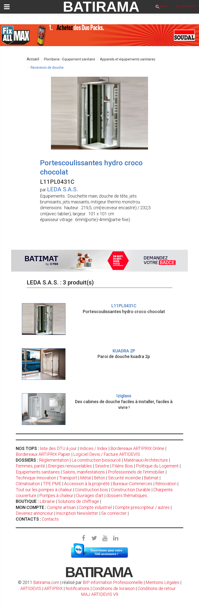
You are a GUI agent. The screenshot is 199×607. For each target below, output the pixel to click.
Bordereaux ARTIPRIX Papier (43, 454)
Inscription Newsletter (77, 513)
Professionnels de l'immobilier (136, 471)
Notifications (78, 588)
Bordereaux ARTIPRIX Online (137, 448)
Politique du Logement (157, 465)
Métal (85, 477)
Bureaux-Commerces (132, 483)
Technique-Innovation (36, 477)
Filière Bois (122, 465)
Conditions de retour (157, 588)
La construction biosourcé (96, 460)
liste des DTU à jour (58, 448)
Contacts (50, 519)
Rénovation (165, 483)
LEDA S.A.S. (62, 189)
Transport (68, 477)
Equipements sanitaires (38, 471)
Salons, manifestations (84, 471)
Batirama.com (46, 582)
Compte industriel (95, 507)
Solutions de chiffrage (78, 501)
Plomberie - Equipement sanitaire (69, 59)
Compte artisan (61, 507)
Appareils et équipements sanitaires (127, 59)
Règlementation (54, 460)
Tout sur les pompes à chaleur (44, 489)
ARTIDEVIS (30, 588)
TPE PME (52, 483)
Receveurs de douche (47, 67)
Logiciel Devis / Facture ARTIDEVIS (106, 454)
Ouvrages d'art (89, 495)
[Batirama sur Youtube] (105, 538)
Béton (99, 477)
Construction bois (91, 489)
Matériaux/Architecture (146, 460)
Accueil (33, 59)
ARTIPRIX (53, 588)
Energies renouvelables (70, 465)
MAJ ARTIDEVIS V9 (99, 594)
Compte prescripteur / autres (142, 507)
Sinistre (102, 465)
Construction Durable (130, 489)
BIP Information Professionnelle (113, 582)
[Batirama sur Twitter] (94, 538)
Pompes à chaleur (56, 495)
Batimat (151, 477)
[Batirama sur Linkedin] (115, 538)
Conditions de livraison (113, 588)
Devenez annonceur (34, 513)
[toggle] (7, 7)
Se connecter (114, 513)
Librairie (47, 501)
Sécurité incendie (124, 477)
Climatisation (28, 483)
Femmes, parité (30, 465)
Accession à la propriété (87, 483)
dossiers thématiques (126, 495)
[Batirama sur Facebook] (83, 538)
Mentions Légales (162, 582)
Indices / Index (94, 448)
